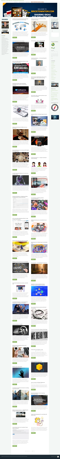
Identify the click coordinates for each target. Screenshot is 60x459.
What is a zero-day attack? (17, 366)
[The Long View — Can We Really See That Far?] (42, 269)
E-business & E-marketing (35, 383)
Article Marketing (53, 65)
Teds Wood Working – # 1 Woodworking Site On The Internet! (38, 59)
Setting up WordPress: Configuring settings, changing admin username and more (20, 197)
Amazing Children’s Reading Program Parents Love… (39, 115)
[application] (5, 24)
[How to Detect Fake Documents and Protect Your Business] (42, 314)
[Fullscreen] (57, 28)
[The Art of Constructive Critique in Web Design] (43, 335)
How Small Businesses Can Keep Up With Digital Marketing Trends (20, 151)
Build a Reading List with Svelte (36, 361)
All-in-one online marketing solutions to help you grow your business (20, 62)
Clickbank (52, 68)
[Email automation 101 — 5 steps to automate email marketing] (43, 163)
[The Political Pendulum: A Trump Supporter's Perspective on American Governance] (24, 309)
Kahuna (55, 456)
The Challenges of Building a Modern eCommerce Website (37, 198)
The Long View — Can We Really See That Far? (39, 262)
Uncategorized (53, 79)
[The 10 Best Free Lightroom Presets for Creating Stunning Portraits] (24, 395)
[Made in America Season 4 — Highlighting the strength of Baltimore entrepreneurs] (24, 414)
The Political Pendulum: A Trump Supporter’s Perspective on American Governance (20, 302)
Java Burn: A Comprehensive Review (37, 135)
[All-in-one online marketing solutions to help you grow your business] (24, 68)
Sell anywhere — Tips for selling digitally (38, 40)
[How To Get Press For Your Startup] (23, 47)
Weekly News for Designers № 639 (37, 349)
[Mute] (56, 28)
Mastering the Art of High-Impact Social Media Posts (39, 243)
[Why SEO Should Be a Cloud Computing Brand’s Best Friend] (42, 400)
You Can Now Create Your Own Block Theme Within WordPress (20, 428)
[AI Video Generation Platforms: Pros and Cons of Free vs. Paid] (23, 180)
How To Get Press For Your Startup (18, 41)
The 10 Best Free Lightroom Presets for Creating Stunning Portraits (20, 388)
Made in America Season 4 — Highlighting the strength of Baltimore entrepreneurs (20, 410)
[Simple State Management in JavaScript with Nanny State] (43, 421)
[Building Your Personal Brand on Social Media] (43, 183)
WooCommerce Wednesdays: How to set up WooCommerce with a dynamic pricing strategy (38, 77)
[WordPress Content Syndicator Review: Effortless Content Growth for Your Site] (42, 291)
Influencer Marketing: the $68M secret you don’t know (19, 128)
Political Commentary (53, 74)
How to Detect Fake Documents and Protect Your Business (38, 308)
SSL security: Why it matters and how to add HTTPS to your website (39, 96)
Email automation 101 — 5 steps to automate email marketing (39, 158)
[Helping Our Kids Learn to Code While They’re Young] (42, 227)
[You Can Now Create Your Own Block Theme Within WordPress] (24, 434)
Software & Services (53, 77)
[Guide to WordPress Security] (24, 330)
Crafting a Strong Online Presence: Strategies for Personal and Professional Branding (20, 19)
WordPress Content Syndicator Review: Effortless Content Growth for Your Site (38, 285)
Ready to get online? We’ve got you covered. (20, 240)
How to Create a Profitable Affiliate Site (38, 382)
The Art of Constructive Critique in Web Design (39, 329)
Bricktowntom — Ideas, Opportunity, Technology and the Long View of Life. (12, 0)
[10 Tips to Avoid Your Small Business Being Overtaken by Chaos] (42, 26)
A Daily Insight (52, 62)
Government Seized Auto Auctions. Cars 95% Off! (20, 283)
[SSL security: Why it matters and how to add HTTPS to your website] (43, 100)
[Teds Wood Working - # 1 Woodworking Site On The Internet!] (43, 63)
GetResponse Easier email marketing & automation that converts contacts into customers (19, 84)
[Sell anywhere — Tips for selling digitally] (43, 44)
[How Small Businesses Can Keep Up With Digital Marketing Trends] (24, 157)
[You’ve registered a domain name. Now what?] (24, 111)
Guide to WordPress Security (17, 324)
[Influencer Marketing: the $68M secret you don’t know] (24, 134)
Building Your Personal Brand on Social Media (39, 176)
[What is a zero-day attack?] (24, 373)
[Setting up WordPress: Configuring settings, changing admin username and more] (24, 203)
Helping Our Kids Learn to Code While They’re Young (39, 220)
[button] (5, 25)
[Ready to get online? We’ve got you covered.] (24, 247)
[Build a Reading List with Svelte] (43, 367)
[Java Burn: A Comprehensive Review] (42, 141)
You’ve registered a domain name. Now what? (20, 105)
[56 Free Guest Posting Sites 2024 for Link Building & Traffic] (24, 352)
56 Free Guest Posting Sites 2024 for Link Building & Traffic (19, 346)
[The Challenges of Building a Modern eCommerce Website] (43, 205)
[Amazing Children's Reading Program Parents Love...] (42, 121)
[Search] (45, 2)
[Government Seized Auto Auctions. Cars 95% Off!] (23, 288)
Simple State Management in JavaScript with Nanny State (39, 415)
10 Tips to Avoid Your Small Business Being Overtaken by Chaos (38, 19)
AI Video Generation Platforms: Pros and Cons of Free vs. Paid (20, 174)
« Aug (51, 58)
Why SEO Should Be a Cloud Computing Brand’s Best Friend (38, 394)
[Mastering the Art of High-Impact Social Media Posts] (43, 248)
